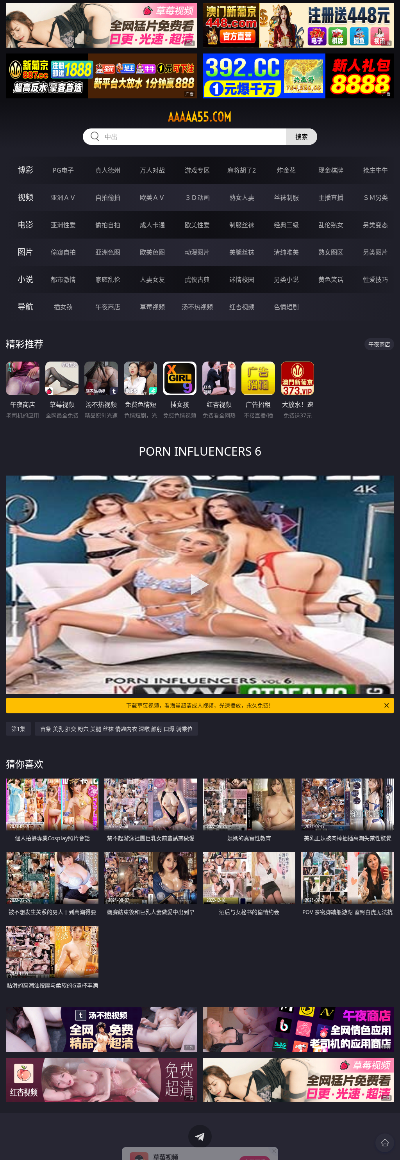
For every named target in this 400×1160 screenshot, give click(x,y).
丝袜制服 (286, 197)
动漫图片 (197, 252)
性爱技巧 (375, 279)
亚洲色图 (107, 252)
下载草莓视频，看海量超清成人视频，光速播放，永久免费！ (200, 705)
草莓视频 (152, 307)
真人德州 (107, 170)
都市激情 (63, 279)
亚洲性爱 (63, 225)
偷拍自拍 (107, 225)
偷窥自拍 (63, 252)
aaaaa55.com (200, 117)
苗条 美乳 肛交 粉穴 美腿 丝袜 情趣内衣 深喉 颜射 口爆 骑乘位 (116, 728)
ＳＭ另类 (375, 197)
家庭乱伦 (107, 279)
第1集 (18, 728)
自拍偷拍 (107, 197)
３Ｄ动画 (197, 197)
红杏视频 (241, 307)
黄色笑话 (330, 279)
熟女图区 (330, 252)
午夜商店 (107, 307)
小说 (25, 279)
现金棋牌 (330, 170)
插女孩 (63, 307)
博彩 (25, 170)
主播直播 (330, 197)
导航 (25, 306)
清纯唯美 (286, 252)
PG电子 (63, 170)
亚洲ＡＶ (63, 197)
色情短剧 (286, 307)
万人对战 (152, 170)
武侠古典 (197, 279)
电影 (25, 224)
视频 (25, 197)
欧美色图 (152, 252)
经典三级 (286, 225)
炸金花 (286, 170)
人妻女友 (152, 279)
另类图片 (375, 252)
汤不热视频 (197, 307)
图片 (25, 252)
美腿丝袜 (241, 252)
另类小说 (286, 279)
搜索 (301, 136)
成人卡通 (152, 225)
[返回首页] (384, 1142)
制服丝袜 (241, 225)
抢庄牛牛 (375, 170)
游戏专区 (197, 170)
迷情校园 (241, 279)
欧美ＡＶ (152, 197)
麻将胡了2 (241, 170)
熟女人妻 (241, 197)
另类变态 (375, 225)
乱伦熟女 (330, 225)
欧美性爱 (197, 225)
